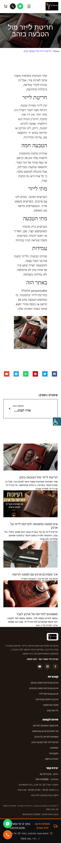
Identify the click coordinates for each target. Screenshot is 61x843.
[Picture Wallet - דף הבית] (52, 6)
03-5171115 (45, 774)
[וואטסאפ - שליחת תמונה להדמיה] (7, 823)
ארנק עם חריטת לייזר (48, 693)
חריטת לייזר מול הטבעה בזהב (38, 477)
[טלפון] (13, 6)
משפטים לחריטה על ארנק (46, 736)
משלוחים (54, 747)
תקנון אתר (53, 753)
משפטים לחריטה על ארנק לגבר (37, 614)
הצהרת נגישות (51, 758)
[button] (54, 374)
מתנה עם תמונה (50, 704)
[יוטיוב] (40, 666)
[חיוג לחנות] (7, 834)
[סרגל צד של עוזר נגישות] (57, 421)
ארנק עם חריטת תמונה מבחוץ (44, 682)
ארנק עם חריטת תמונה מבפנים (43, 688)
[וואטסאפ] (20, 6)
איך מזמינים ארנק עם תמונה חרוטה (35, 574)
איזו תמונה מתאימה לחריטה (45, 725)
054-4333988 (42, 779)
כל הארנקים (52, 710)
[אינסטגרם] (47, 666)
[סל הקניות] (5, 6)
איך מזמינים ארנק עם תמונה (45, 731)
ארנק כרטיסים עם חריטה (47, 699)
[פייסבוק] (55, 666)
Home (56, 51)
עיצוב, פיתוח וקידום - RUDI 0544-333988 (40, 814)
